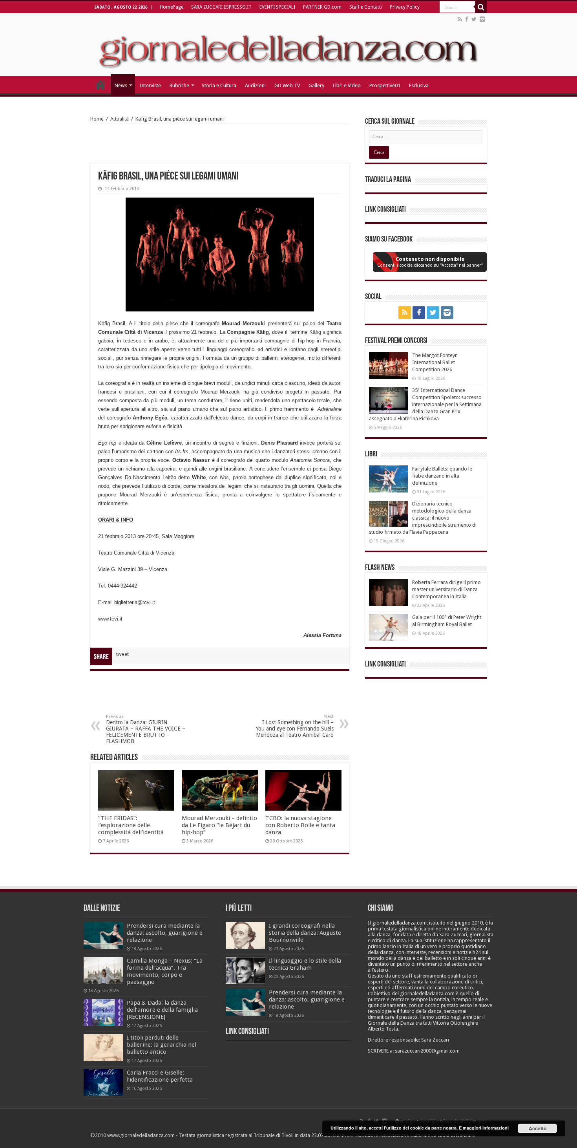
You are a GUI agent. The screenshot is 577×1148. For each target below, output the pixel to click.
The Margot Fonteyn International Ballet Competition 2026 (435, 362)
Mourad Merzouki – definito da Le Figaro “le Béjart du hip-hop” (219, 825)
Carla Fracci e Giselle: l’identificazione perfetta (160, 1076)
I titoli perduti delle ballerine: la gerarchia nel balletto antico (161, 1044)
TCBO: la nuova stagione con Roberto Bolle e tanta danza (300, 825)
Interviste (150, 85)
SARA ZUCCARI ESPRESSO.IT (221, 7)
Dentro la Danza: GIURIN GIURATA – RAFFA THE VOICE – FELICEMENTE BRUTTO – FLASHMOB (145, 729)
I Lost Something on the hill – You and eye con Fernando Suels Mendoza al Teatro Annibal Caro (295, 726)
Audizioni (255, 85)
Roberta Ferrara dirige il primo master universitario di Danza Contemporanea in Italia (446, 589)
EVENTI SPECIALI (277, 7)
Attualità (119, 119)
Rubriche (179, 85)
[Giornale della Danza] (288, 44)
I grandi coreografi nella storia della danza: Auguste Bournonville (305, 932)
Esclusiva (419, 85)
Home (97, 119)
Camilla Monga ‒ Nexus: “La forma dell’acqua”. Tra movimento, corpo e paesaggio (165, 971)
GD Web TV (287, 85)
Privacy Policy (405, 7)
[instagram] (482, 19)
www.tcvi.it (110, 619)
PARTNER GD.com (322, 7)
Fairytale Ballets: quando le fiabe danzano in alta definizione (442, 476)
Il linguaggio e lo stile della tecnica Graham (305, 964)
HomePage (171, 7)
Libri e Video (347, 85)
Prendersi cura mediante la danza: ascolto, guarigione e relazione (165, 932)
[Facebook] (466, 19)
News (121, 85)
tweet (122, 654)
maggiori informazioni (486, 1128)
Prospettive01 (384, 85)
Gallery (316, 85)
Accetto (537, 1128)
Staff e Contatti (365, 7)
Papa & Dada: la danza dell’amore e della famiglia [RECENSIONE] (162, 1009)
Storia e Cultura (219, 85)
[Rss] (460, 19)
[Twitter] (474, 19)
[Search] (481, 7)
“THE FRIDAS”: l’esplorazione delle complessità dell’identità (131, 825)
